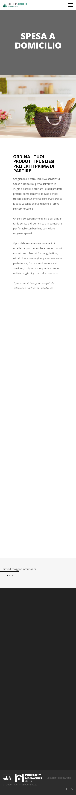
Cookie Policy (10, 713)
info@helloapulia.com (23, 645)
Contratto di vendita (14, 702)
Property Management (16, 679)
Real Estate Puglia (13, 690)
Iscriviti (38, 754)
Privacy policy (10, 707)
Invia (9, 575)
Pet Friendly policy (13, 718)
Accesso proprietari (14, 668)
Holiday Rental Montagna (17, 684)
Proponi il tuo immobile (16, 673)
